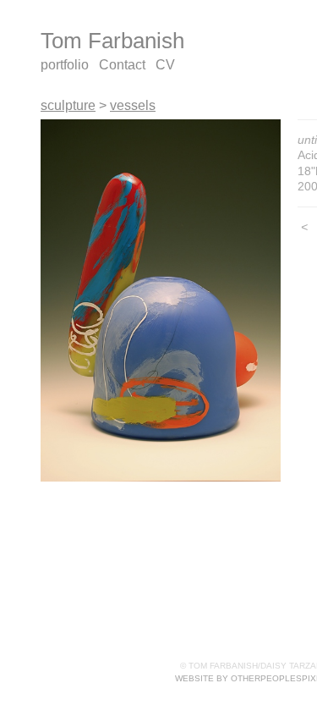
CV (165, 65)
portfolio (65, 65)
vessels (133, 105)
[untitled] (161, 300)
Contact (122, 65)
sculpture (68, 105)
